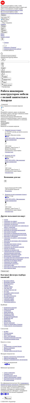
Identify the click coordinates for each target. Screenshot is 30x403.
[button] (2, 34)
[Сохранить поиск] (2, 64)
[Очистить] (3, 59)
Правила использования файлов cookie (12, 13)
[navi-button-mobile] (2, 39)
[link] (3, 30)
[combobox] (8, 56)
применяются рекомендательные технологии (15, 383)
